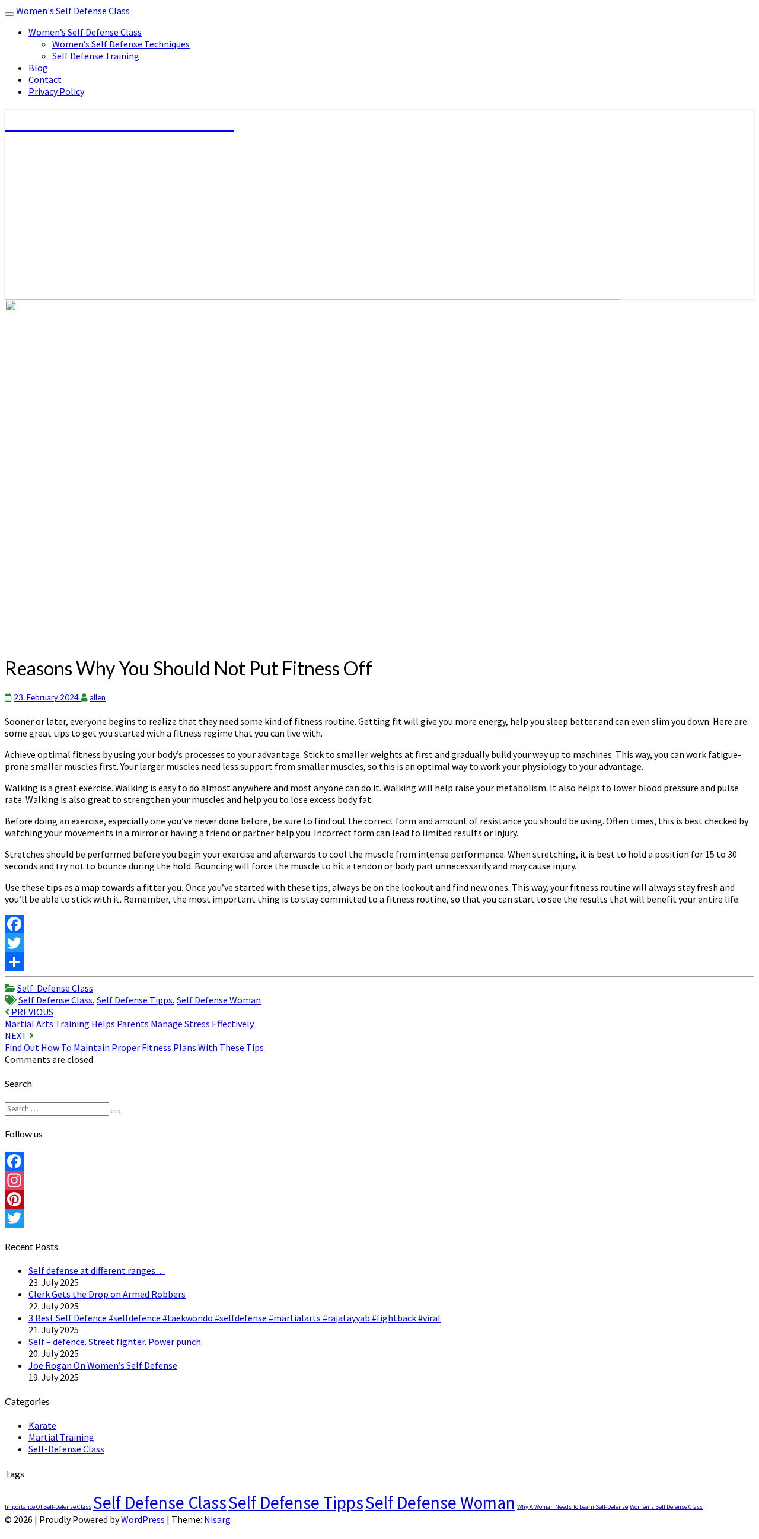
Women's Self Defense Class (73, 11)
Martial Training (61, 1437)
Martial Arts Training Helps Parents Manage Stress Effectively (129, 1018)
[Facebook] (379, 924)
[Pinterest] (379, 1199)
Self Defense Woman (219, 1000)
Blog (38, 68)
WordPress (143, 1519)
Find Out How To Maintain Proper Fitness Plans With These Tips (134, 1041)
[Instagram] (379, 1180)
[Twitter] (379, 942)
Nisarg (217, 1519)
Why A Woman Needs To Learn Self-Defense (572, 1507)
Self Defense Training (95, 56)
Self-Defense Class (55, 988)
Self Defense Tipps (135, 1000)
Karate (42, 1425)
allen (98, 697)
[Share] (379, 961)
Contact (45, 79)
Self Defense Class (55, 1000)
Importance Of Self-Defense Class (48, 1507)
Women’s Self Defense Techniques (121, 44)
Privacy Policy (56, 91)
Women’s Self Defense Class (85, 32)
